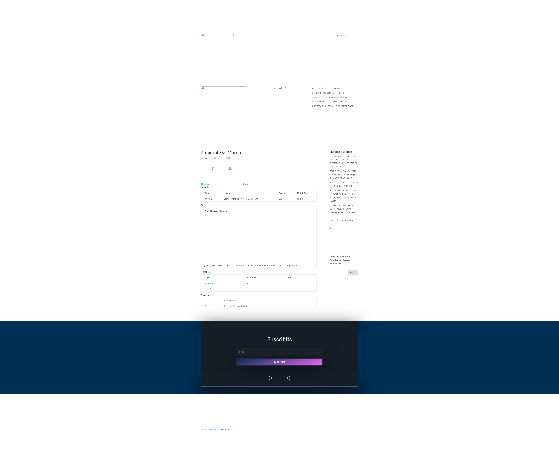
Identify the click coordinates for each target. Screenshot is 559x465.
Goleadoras (335, 263)
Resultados (335, 260)
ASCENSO (337, 89)
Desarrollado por (215, 429)
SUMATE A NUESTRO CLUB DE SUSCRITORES (333, 106)
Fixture (346, 260)
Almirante (209, 283)
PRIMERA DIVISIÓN (321, 89)
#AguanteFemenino (259, 60)
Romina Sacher (211, 158)
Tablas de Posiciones (340, 256)
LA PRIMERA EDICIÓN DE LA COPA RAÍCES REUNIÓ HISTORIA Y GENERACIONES (343, 209)
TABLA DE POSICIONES (261, 37)
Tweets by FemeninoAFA (341, 220)
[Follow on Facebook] (279, 378)
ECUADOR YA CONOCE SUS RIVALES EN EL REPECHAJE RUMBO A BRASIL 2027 (343, 174)
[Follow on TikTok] (291, 378)
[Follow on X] (268, 378)
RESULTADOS (318, 97)
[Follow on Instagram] (273, 378)
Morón (208, 288)
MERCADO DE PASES (343, 102)
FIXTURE (251, 49)
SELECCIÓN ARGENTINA (323, 93)
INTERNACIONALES (321, 102)
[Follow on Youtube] (285, 378)
